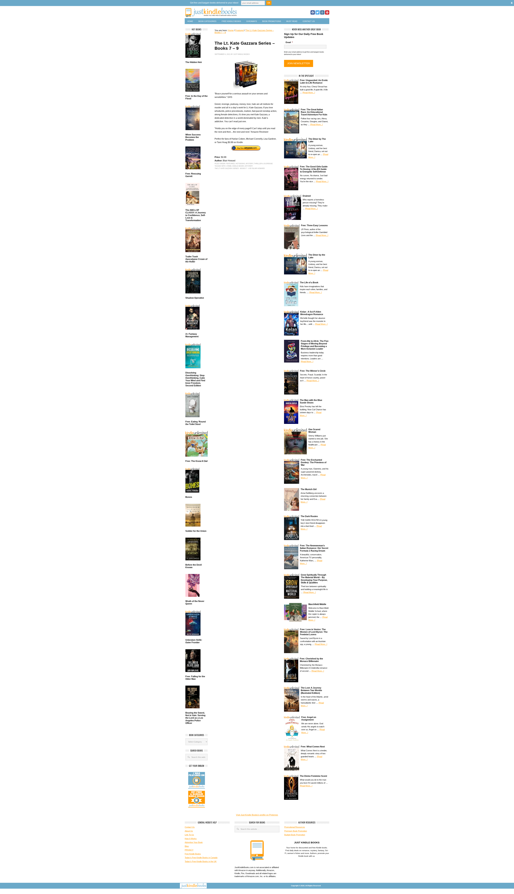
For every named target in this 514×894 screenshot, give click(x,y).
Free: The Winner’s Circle (313, 371)
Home (190, 21)
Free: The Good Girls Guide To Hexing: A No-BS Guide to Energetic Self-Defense (314, 169)
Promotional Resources (294, 827)
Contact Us (309, 21)
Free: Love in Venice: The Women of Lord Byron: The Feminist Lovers (314, 632)
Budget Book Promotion (294, 835)
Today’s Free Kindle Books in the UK (201, 861)
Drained (307, 196)
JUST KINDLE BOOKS (232, 12)
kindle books (238, 166)
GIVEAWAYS (251, 21)
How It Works (191, 838)
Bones (188, 497)
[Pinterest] (327, 12)
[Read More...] (309, 92)
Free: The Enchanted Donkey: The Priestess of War (313, 462)
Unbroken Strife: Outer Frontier (193, 641)
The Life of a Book (309, 282)
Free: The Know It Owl (196, 461)
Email (289, 42)
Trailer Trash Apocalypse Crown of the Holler (196, 259)
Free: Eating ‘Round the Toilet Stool (195, 423)
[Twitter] (317, 12)
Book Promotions (271, 21)
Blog (187, 846)
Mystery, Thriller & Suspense (259, 164)
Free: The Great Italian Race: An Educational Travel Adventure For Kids (314, 112)
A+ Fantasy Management (192, 335)
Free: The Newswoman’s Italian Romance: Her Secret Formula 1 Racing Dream (314, 548)
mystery (249, 166)
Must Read (291, 21)
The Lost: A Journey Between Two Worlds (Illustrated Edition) (311, 690)
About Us (189, 831)
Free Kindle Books (231, 21)
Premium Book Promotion (295, 831)
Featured (230, 164)
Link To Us (189, 835)
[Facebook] (313, 12)
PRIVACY (189, 850)
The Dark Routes (309, 516)
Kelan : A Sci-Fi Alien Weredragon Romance (311, 313)
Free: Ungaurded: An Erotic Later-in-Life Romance (314, 81)
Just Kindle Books (241, 54)
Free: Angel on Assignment (308, 718)
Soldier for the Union (195, 531)
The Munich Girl (309, 489)
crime (229, 166)
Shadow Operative (194, 298)
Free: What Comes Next (313, 746)
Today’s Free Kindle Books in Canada (201, 857)
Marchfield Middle (317, 604)
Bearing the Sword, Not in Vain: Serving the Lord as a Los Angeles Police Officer (195, 718)
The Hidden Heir (193, 62)
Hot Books (240, 164)
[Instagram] (322, 12)
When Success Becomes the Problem (193, 137)
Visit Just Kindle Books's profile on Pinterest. (257, 815)
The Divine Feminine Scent (313, 776)
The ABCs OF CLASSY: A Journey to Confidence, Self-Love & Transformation (195, 215)
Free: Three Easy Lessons (314, 225)
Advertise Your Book (194, 842)
